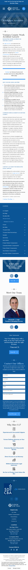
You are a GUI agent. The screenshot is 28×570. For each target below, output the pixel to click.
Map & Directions (14, 532)
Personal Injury (14, 516)
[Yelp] (14, 549)
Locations (14, 519)
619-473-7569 (13, 534)
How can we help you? (8, 394)
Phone (4, 382)
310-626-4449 (14, 543)
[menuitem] (14, 211)
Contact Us (14, 521)
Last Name (5, 378)
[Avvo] (16, 549)
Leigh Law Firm (7, 43)
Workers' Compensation (14, 514)
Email (4, 386)
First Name (5, 375)
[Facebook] (11, 549)
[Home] (13, 9)
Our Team (14, 512)
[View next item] (16, 276)
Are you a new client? (7, 390)
